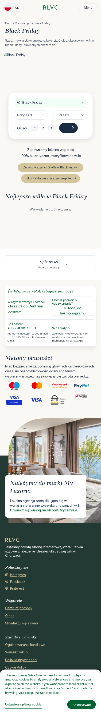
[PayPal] (84, 386)
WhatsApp (61, 328)
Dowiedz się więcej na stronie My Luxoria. (44, 510)
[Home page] (50, 7)
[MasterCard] (39, 386)
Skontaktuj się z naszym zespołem (50, 178)
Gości (22, 128)
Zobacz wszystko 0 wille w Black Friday (50, 167)
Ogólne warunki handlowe (25, 645)
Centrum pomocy (18, 608)
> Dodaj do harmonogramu (72, 310)
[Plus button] (51, 128)
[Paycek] (84, 399)
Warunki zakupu (17, 652)
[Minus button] (34, 128)
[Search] (68, 128)
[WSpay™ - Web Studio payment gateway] (61, 399)
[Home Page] (12, 540)
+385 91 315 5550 (22, 328)
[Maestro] (16, 386)
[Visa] (39, 399)
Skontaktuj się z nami (21, 623)
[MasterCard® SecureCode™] (61, 386)
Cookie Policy (15, 667)
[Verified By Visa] (16, 399)
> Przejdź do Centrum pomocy (25, 308)
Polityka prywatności (21, 660)
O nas (9, 616)
